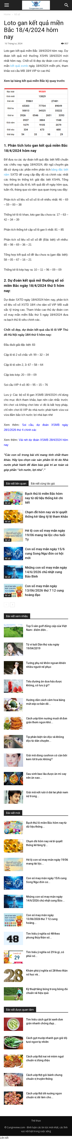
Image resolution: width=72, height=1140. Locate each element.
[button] (66, 5)
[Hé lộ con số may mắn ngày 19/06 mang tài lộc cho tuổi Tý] (13, 535)
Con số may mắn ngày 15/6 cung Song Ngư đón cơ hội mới (45, 553)
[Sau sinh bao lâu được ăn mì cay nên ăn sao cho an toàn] (13, 778)
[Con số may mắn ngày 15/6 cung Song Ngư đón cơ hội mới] (13, 553)
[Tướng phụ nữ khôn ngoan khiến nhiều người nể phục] (13, 667)
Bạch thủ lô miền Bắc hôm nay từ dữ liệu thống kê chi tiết (44, 498)
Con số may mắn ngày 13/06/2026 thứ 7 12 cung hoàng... (42, 919)
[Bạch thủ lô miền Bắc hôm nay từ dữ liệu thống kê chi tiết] (13, 498)
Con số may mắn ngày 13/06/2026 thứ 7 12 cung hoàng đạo (44, 590)
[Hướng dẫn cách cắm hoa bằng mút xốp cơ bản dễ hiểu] (13, 704)
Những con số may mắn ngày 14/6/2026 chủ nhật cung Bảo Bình (46, 572)
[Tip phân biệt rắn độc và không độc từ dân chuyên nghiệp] (13, 741)
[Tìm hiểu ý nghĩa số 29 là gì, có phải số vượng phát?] (13, 956)
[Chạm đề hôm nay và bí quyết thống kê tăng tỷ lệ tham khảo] (13, 516)
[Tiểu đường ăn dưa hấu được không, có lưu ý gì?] (13, 686)
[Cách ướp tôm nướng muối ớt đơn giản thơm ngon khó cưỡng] (13, 723)
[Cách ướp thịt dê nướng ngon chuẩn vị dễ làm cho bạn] (13, 1098)
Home (7, 14)
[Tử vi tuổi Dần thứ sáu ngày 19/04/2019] (13, 649)
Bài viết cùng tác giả (43, 483)
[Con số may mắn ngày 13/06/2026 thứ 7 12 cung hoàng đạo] (13, 590)
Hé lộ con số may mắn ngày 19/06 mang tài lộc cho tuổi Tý (45, 535)
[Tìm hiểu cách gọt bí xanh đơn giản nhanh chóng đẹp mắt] (13, 1024)
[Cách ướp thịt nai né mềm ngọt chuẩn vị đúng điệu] (13, 1061)
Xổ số (17, 14)
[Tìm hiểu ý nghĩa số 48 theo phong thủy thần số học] (13, 938)
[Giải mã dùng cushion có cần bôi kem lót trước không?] (13, 760)
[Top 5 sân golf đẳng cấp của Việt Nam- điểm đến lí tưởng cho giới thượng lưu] (13, 630)
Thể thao (36, 1120)
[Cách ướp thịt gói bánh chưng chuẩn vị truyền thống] (13, 1079)
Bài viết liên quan (16, 483)
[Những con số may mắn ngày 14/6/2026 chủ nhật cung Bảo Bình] (13, 572)
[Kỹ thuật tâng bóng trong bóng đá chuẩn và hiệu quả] (13, 993)
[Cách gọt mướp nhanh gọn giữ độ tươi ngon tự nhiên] (13, 1042)
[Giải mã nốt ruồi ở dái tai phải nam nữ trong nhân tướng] (13, 797)
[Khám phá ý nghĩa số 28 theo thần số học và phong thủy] (13, 975)
